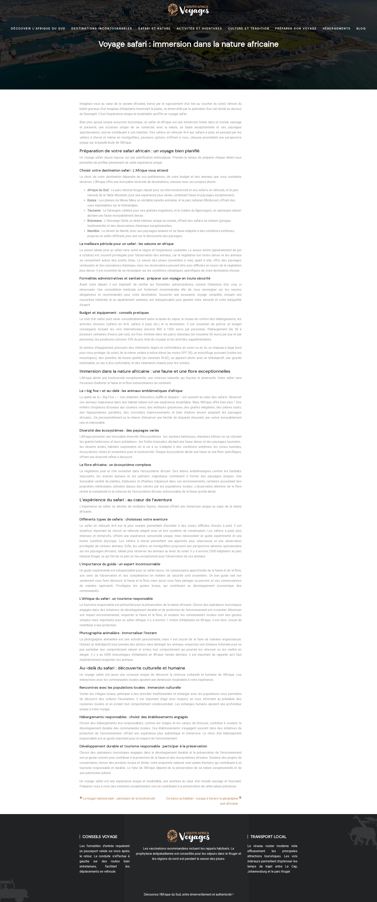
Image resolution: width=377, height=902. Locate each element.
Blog (361, 28)
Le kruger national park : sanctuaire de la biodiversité (119, 798)
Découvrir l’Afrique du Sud (38, 28)
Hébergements (337, 28)
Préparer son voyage (296, 28)
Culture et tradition (248, 28)
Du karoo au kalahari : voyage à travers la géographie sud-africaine (202, 801)
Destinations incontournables (101, 28)
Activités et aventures (199, 28)
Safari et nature (154, 28)
